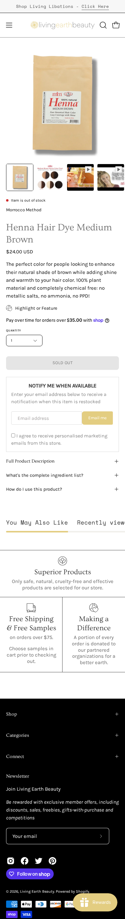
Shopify (82, 891)
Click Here (95, 6)
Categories (17, 735)
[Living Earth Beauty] (62, 25)
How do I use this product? (34, 489)
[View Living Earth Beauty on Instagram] (10, 860)
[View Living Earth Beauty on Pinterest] (52, 860)
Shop (11, 714)
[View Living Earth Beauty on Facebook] (24, 860)
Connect (15, 756)
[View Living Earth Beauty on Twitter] (38, 860)
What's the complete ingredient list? (44, 475)
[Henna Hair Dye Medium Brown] (19, 177)
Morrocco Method (24, 209)
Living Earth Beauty (37, 891)
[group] (62, 6)
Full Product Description (30, 461)
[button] (102, 25)
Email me (97, 417)
